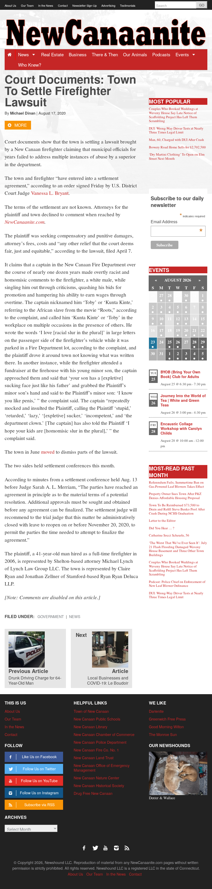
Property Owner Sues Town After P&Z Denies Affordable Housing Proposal (175, 495)
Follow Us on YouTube (39, 780)
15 (203, 319)
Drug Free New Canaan (93, 793)
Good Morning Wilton (166, 726)
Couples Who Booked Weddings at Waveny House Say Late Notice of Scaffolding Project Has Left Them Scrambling (173, 114)
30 (186, 295)
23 (153, 342)
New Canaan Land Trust (93, 757)
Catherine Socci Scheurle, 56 (169, 535)
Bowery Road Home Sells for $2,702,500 (177, 147)
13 (186, 319)
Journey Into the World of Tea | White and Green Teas (183, 400)
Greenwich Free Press (167, 719)
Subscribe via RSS (39, 804)
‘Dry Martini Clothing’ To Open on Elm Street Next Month (177, 156)
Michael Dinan (22, 113)
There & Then (105, 54)
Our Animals (135, 54)
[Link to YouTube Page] (107, 845)
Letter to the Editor (162, 520)
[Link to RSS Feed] (127, 845)
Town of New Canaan (91, 711)
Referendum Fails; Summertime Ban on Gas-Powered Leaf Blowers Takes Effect (176, 484)
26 (178, 342)
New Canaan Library (90, 726)
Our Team (27, 5)
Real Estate (52, 54)
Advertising (108, 5)
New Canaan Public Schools (97, 719)
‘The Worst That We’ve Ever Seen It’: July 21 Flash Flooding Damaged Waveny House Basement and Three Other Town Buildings (178, 548)
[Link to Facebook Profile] (85, 845)
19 (178, 330)
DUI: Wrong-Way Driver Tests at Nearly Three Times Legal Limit (176, 130)
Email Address (177, 222)
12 (178, 319)
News (24, 54)
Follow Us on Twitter (39, 768)
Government (50, 616)
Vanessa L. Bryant (50, 192)
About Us (10, 5)
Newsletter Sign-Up (84, 5)
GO (201, 5)
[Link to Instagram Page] (118, 845)
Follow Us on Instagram (39, 792)
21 (194, 330)
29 (203, 342)
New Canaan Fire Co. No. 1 (96, 749)
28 (170, 295)
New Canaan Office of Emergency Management (102, 768)
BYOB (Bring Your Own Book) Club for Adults (180, 374)
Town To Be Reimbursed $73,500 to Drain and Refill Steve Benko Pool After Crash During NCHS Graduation (177, 509)
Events (183, 54)
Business (78, 54)
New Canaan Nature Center (96, 777)
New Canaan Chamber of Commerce (104, 734)
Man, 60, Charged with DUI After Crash (176, 139)
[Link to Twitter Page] (96, 845)
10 (161, 319)
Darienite (156, 711)
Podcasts (161, 54)
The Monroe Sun (163, 734)
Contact (63, 5)
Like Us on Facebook (39, 756)
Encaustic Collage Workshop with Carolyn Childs (181, 428)
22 (203, 330)
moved (48, 451)
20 (186, 330)
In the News (45, 5)
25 (170, 342)
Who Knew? (29, 64)
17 (161, 330)
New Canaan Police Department (100, 742)
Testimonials (127, 5)
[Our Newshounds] (178, 772)
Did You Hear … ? (161, 528)
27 (161, 295)
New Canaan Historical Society (99, 785)
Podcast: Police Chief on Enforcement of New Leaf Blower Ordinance (177, 583)
